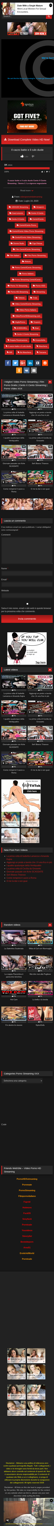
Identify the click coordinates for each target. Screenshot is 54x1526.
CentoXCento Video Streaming (27, 237)
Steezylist (27, 1236)
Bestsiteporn (27, 1242)
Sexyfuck (27, 1219)
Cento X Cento (37, 213)
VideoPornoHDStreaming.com (27, 316)
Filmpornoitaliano (27, 1196)
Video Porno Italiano (27, 310)
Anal (37, 328)
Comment (5, 535)
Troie (35, 298)
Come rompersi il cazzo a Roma (21, 878)
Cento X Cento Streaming (27, 334)
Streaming (40, 292)
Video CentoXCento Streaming (27, 304)
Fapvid (27, 1202)
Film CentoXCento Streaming (28, 249)
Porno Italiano (28, 274)
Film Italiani (14, 255)
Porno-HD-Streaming (19, 292)
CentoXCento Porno (27, 225)
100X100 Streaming (20, 207)
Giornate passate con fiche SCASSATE (25, 872)
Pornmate (27, 1185)
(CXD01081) (22, 328)
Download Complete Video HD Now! (28, 139)
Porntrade (27, 1225)
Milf (10, 352)
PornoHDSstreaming (27, 1179)
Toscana (42, 352)
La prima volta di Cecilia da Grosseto (24, 868)
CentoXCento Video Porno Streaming (27, 231)
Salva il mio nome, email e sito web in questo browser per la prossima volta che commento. (26, 609)
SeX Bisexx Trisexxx (16, 875)
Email (4, 579)
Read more (25, 190)
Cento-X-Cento (18, 219)
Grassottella (40, 340)
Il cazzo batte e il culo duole (19, 346)
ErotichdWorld (27, 1253)
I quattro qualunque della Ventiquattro (24, 865)
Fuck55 (27, 1213)
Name (4, 568)
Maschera (43, 346)
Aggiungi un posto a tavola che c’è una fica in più (29, 862)
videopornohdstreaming (31, 197)
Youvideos (27, 1230)
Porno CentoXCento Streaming (28, 267)
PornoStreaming (27, 1190)
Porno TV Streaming (18, 286)
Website (5, 590)
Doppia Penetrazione (18, 340)
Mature (28, 261)
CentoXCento (38, 219)
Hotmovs (27, 1207)
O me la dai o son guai (17, 881)
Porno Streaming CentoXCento (28, 280)
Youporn (36, 322)
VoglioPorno (20, 322)
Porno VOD (40, 286)
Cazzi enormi (17, 213)
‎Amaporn (40, 207)
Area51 (27, 1247)
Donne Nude (18, 243)
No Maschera (25, 352)
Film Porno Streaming (37, 255)
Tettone (21, 298)
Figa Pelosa (37, 243)
